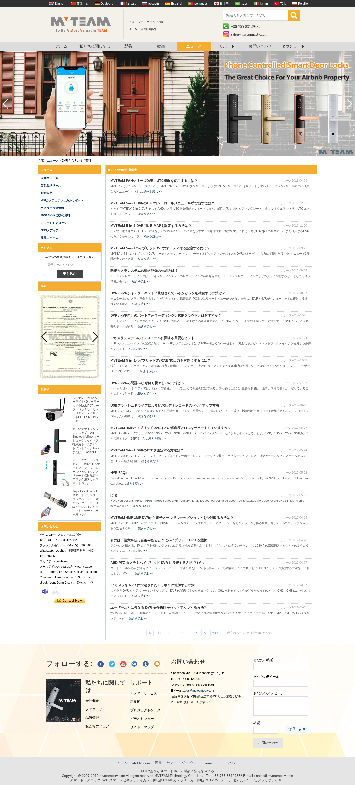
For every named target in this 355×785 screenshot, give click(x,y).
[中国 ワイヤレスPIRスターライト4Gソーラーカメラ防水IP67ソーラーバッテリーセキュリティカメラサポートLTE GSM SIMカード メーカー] (55, 410)
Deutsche (107, 3)
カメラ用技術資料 (52, 208)
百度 (158, 763)
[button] (349, 104)
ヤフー (171, 763)
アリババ (228, 763)
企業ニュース (49, 178)
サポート (227, 46)
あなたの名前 (263, 660)
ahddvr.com (141, 763)
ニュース (194, 46)
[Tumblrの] (146, 664)
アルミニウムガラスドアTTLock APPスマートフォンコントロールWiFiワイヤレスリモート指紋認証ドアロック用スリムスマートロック (86, 471)
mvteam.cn (208, 763)
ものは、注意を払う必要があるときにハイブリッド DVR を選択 (158, 540)
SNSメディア (49, 230)
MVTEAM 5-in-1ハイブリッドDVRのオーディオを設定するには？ (160, 248)
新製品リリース (51, 185)
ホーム (62, 46)
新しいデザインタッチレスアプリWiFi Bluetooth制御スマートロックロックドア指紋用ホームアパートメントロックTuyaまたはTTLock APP (85, 440)
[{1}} (113, 495)
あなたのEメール (266, 676)
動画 (161, 46)
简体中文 (82, 3)
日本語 (224, 3)
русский (153, 3)
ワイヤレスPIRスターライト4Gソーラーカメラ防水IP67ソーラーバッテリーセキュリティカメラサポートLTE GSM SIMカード (85, 409)
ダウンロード (293, 46)
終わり (216, 633)
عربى (244, 3)
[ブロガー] (157, 664)
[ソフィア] (45, 591)
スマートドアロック (54, 223)
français (131, 3)
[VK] (134, 664)
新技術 (135, 702)
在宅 (41, 160)
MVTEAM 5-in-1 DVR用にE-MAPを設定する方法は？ (151, 226)
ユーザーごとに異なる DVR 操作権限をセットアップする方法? (158, 607)
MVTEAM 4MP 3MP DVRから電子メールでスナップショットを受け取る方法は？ (172, 518)
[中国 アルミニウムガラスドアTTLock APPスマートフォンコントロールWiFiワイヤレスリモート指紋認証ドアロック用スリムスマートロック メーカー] (55, 472)
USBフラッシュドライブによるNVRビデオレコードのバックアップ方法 (164, 405)
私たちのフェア (97, 726)
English (59, 3)
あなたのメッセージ (268, 693)
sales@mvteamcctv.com (249, 34)
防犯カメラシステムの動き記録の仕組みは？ (144, 270)
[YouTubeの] (123, 664)
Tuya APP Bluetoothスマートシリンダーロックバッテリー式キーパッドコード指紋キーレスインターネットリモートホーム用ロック (85, 503)
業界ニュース (49, 238)
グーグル (188, 763)
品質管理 (92, 718)
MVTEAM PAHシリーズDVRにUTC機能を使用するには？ (154, 181)
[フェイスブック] (100, 664)
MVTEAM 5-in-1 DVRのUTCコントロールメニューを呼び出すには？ (162, 203)
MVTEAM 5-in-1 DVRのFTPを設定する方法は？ (147, 450)
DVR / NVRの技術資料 (55, 215)
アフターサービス (143, 693)
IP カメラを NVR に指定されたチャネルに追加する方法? (153, 585)
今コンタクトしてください (69, 601)
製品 (128, 46)
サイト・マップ (142, 727)
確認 (256, 723)
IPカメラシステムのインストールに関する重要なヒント (152, 338)
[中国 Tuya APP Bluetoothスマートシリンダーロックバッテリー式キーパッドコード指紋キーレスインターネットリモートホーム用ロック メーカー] (55, 503)
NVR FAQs (118, 473)
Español (176, 3)
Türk (283, 3)
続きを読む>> (153, 191)
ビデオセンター (142, 719)
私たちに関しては (94, 46)
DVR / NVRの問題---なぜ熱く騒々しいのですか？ (147, 383)
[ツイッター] (112, 664)
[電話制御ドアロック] (177, 155)
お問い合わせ (260, 46)
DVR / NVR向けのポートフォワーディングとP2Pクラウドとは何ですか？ (165, 315)
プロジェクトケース (145, 710)
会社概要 (92, 701)
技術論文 (46, 193)
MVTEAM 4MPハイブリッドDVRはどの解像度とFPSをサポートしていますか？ (170, 428)
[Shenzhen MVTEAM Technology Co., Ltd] (84, 24)
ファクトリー (95, 709)
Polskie (303, 3)
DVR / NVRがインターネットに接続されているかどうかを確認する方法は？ (167, 293)
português (201, 3)
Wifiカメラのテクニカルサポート (62, 200)
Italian (264, 3)
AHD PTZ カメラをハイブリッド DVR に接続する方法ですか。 (158, 562)
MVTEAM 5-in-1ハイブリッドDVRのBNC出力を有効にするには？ (160, 360)
